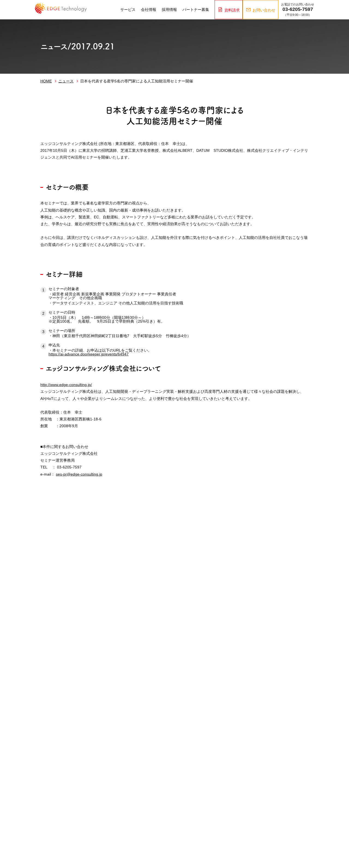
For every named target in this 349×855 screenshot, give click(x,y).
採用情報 (169, 9)
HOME (46, 81)
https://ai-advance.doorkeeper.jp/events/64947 (89, 354)
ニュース (66, 81)
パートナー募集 (195, 9)
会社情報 (148, 9)
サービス (128, 9)
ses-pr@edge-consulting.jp (79, 474)
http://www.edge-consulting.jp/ (66, 384)
